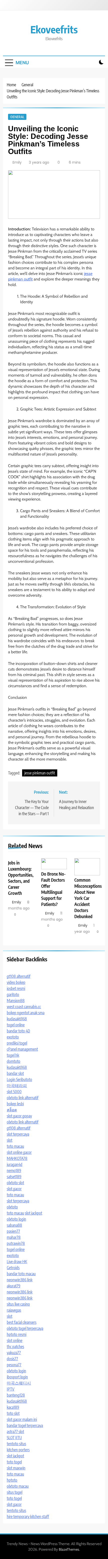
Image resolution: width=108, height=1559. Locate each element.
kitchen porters (18, 1449)
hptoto (12, 1480)
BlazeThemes (69, 1549)
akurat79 (13, 1285)
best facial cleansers (21, 1322)
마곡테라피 (17, 1085)
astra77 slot (15, 1431)
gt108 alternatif (18, 976)
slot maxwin (16, 1467)
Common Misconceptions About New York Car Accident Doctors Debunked (88, 898)
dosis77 (12, 1358)
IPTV (10, 1389)
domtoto (13, 1061)
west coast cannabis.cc (24, 1006)
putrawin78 (16, 1243)
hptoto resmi (16, 1334)
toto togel (14, 1461)
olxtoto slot (15, 1182)
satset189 (14, 1176)
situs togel (14, 1492)
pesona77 (14, 1364)
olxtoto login (16, 1219)
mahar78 (14, 1237)
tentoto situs (16, 1443)
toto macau (15, 1146)
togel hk (13, 1055)
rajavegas (14, 1310)
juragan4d (14, 1164)
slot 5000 (14, 1091)
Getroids (13, 1267)
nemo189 (14, 1170)
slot (9, 1140)
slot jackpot (33, 1213)
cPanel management (22, 1049)
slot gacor (14, 1188)
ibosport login (17, 1376)
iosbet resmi (16, 988)
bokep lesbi (15, 1103)
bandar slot (15, 1073)
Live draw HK (17, 1261)
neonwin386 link (19, 1279)
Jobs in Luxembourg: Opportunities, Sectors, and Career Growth (20, 878)
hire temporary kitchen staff (28, 1516)
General (17, 116)
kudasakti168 (17, 1018)
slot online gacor (19, 1152)
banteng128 (16, 1395)
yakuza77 (14, 1352)
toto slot (13, 1413)
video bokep (16, 982)
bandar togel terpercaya (25, 1425)
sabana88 (14, 1225)
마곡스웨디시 (19, 1382)
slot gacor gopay (19, 1115)
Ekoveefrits (54, 29)
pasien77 (13, 1231)
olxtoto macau (18, 1486)
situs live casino (18, 1304)
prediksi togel (17, 1043)
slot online (14, 1340)
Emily (17, 162)
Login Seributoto (19, 1079)
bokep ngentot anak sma (25, 1012)
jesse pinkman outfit (39, 772)
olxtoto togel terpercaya (25, 1328)
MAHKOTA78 (17, 1158)
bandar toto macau (21, 1273)
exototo (13, 1037)
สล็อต (12, 1109)
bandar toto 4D (18, 1030)
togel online (16, 1024)
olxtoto (12, 1206)
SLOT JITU (14, 1437)
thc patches (15, 1346)
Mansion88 (16, 1000)
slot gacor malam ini (22, 1419)
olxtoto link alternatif (22, 1097)
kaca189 (13, 1407)
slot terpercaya (18, 1134)
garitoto (13, 994)
